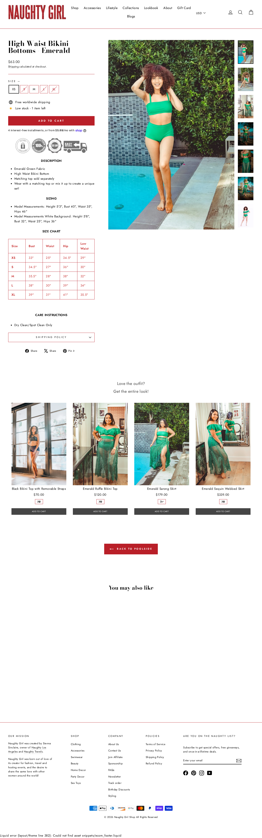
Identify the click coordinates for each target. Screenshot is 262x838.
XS (14, 89)
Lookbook (151, 8)
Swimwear (77, 757)
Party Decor (78, 777)
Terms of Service (155, 744)
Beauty (75, 763)
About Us (113, 744)
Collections (131, 8)
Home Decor (78, 770)
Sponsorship (115, 763)
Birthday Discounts (119, 789)
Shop (75, 8)
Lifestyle (111, 8)
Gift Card (184, 8)
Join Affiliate (115, 757)
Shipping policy (51, 337)
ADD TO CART (39, 511)
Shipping (13, 67)
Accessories (92, 8)
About (167, 8)
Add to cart (37, 683)
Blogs (131, 16)
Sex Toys (76, 783)
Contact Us (114, 750)
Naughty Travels (33, 752)
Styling (112, 796)
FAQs (111, 770)
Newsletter (114, 777)
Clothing (76, 744)
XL (54, 89)
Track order (114, 783)
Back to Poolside (133, 549)
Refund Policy (154, 763)
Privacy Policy (154, 750)
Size (14, 81)
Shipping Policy (155, 757)
